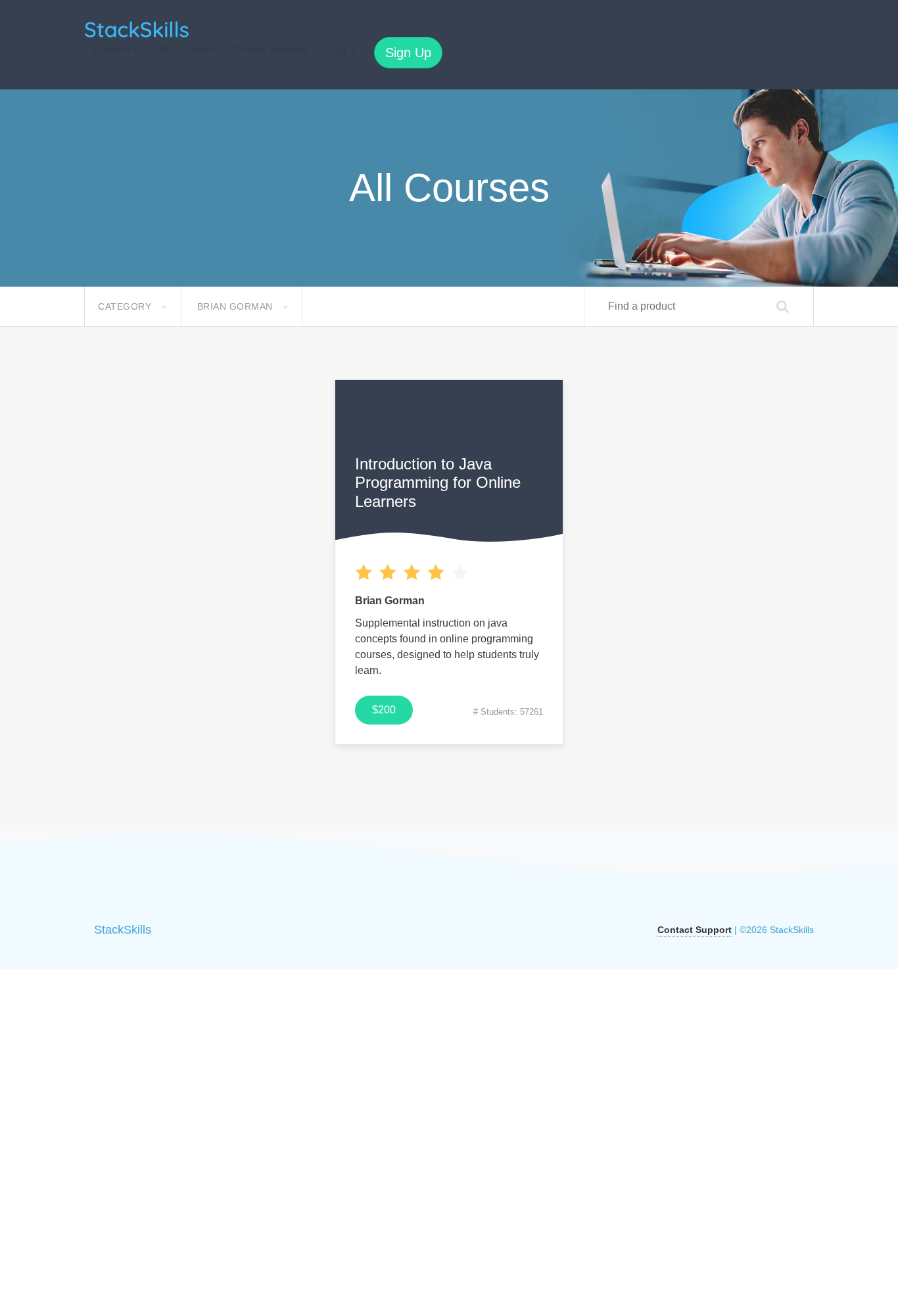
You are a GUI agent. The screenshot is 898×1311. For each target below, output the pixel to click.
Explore (113, 49)
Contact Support (694, 929)
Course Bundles (271, 49)
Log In (343, 49)
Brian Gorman (236, 306)
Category (126, 306)
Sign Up (408, 52)
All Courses (186, 49)
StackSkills (122, 929)
